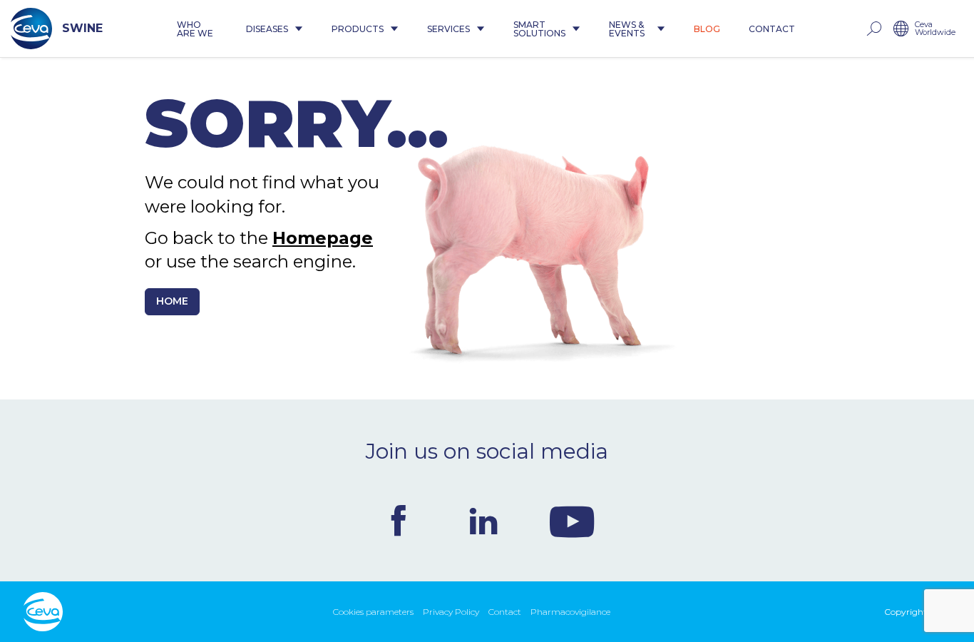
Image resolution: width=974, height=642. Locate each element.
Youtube (572, 521)
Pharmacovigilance (570, 611)
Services (448, 29)
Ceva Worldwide (935, 29)
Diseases (267, 29)
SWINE (82, 28)
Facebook (398, 520)
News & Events (627, 29)
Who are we (195, 29)
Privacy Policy (451, 611)
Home (172, 301)
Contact (772, 29)
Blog (707, 29)
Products (358, 29)
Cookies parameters (373, 611)
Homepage (322, 238)
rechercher (873, 29)
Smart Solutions (539, 29)
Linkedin (483, 521)
